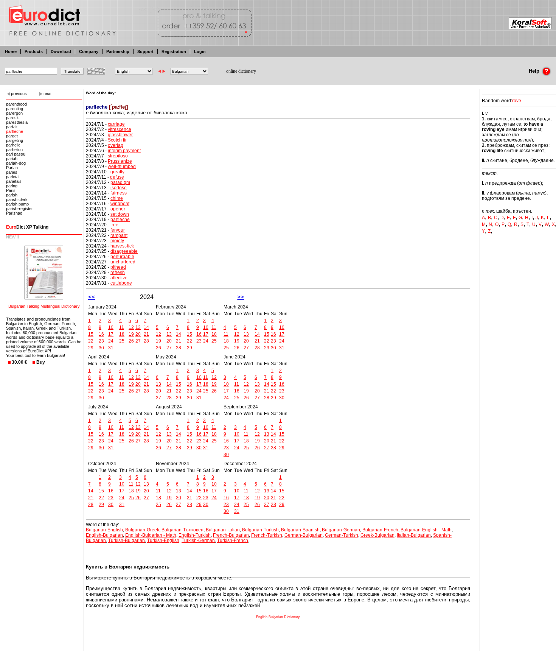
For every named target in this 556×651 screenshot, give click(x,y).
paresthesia (17, 122)
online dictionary (241, 71)
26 (131, 341)
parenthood (16, 104)
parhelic (13, 145)
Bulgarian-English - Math (426, 530)
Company (88, 51)
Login (200, 51)
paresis (13, 117)
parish (11, 195)
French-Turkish (266, 535)
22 (90, 341)
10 (110, 327)
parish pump (17, 204)
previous (19, 93)
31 (110, 347)
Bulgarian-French (380, 530)
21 (146, 334)
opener (117, 209)
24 (110, 341)
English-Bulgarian (104, 535)
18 (121, 334)
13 (138, 327)
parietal (12, 176)
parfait (11, 127)
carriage (116, 124)
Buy (40, 362)
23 (101, 341)
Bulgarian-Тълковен (182, 530)
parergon (14, 113)
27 (138, 341)
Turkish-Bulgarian (126, 540)
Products (34, 51)
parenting (14, 108)
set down (119, 214)
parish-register (19, 208)
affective (118, 277)
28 (146, 341)
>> (240, 297)
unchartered (122, 262)
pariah (11, 158)
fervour (117, 230)
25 (121, 341)
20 (138, 334)
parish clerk (17, 199)
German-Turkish (341, 535)
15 (90, 334)
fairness (118, 193)
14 (146, 327)
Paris (11, 190)
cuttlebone (121, 283)
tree (114, 224)
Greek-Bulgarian (377, 535)
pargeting (14, 140)
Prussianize (120, 161)
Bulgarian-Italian (223, 530)
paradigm (120, 182)
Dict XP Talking (27, 227)
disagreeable (124, 251)
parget (12, 136)
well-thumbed (122, 166)
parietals (14, 181)
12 (131, 327)
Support (145, 51)
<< (91, 297)
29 (90, 347)
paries (11, 172)
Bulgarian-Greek (142, 530)
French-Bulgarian (231, 535)
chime (116, 198)
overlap (115, 145)
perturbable (122, 256)
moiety (117, 240)
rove (516, 100)
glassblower (120, 134)
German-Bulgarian (303, 535)
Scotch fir (117, 140)
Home (11, 51)
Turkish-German (198, 540)
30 (101, 347)
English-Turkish (195, 535)
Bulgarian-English (104, 530)
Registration (174, 51)
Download (61, 51)
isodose (118, 187)
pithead (118, 267)
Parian (12, 167)
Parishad (14, 213)
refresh (117, 272)
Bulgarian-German (341, 530)
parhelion (14, 149)
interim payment (124, 150)
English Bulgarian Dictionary (278, 617)
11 (121, 327)
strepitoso (118, 156)
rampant (118, 235)
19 (131, 334)
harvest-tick (122, 246)
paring (11, 186)
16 (101, 334)
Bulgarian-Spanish (300, 530)
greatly (117, 171)
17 (110, 334)
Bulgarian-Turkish (260, 530)
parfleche (14, 131)
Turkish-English (163, 540)
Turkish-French (232, 540)
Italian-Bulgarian (414, 535)
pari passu (15, 154)
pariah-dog (16, 163)
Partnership (117, 51)
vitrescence (119, 129)
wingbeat (119, 203)
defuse (117, 177)
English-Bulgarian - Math (150, 535)
